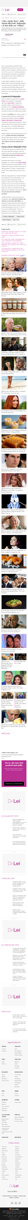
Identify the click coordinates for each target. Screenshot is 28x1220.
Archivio (16, 1197)
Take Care (18, 1059)
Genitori (17, 1152)
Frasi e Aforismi (5, 1106)
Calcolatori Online (6, 1115)
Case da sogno (18, 1074)
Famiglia (17, 1148)
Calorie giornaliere (6, 1126)
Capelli (3, 1177)
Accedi (20, 9)
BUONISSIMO (14, 1213)
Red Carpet (4, 1157)
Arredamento (17, 1078)
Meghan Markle (18, 1053)
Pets (3, 1091)
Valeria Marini (5, 62)
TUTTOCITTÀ (15, 1212)
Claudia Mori (19, 155)
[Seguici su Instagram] (19, 1203)
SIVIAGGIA (24, 1212)
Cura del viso (5, 1179)
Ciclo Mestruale (18, 1157)
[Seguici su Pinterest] (12, 1203)
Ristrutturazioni (18, 1080)
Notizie (17, 1100)
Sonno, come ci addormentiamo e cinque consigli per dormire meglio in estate (19, 912)
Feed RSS (11, 1197)
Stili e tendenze (5, 1175)
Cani (3, 1093)
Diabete (17, 1161)
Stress (16, 1173)
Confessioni (4, 1167)
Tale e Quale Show (8, 60)
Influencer (4, 1148)
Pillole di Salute (18, 1119)
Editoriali (4, 1102)
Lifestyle (4, 1049)
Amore (3, 1074)
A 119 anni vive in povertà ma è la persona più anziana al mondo (19, 1030)
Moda (3, 1061)
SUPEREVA (19, 1213)
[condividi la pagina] (24, 39)
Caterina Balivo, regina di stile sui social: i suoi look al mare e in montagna (19, 1016)
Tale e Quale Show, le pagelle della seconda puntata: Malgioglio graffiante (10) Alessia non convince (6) (13, 249)
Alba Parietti (12, 62)
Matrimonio (4, 1078)
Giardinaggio (17, 1082)
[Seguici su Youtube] (16, 1203)
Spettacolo (7, 17)
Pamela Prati (18, 62)
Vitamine (17, 1167)
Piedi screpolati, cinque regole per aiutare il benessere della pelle (18, 904)
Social (3, 1152)
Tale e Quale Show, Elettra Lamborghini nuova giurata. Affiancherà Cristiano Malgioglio (13, 239)
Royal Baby (17, 1177)
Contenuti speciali (7, 1195)
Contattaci (15, 1195)
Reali (16, 1049)
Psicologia (17, 1066)
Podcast (17, 1114)
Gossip (3, 1163)
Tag (16, 1179)
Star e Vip (16, 219)
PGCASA (4, 1212)
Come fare (17, 1095)
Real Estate (17, 1086)
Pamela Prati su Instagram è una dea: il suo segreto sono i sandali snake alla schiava (14, 232)
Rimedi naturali (18, 1169)
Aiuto (19, 1216)
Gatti (3, 1095)
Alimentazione (18, 1175)
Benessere (17, 1061)
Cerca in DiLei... (13, 1191)
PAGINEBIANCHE (9, 1212)
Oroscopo (5, 1137)
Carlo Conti (10, 103)
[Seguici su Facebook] (8, 1203)
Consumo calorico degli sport (7, 1132)
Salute (16, 1063)
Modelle (3, 1154)
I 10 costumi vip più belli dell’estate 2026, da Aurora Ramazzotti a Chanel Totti (19, 843)
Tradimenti (4, 1159)
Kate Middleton (18, 1051)
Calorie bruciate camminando (5, 1129)
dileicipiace (4, 1108)
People (4, 1046)
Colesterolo (17, 1163)
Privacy (16, 1215)
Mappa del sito (22, 1195)
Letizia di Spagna (18, 1055)
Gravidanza (17, 1154)
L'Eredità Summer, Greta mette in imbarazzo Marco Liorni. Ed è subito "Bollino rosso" (19, 971)
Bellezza (4, 1063)
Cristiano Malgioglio (18, 60)
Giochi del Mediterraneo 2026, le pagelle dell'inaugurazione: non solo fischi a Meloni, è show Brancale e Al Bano (19, 822)
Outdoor (16, 1084)
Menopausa (17, 1159)
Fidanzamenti (5, 1169)
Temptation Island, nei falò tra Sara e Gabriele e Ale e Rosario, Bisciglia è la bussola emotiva (19, 884)
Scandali (4, 1171)
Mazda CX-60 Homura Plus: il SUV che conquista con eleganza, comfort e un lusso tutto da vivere (19, 898)
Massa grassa (4, 1124)
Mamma (3, 1076)
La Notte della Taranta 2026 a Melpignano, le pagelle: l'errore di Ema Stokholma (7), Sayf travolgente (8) (19, 950)
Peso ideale (4, 1122)
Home (3, 17)
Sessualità (17, 1068)
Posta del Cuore (5, 1080)
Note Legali (11, 1215)
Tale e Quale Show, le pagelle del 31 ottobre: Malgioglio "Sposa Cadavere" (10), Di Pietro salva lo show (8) (14, 244)
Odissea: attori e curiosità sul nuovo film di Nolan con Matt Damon (19, 829)
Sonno (16, 1171)
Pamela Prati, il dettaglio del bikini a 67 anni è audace (13, 236)
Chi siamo (5, 1215)
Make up (17, 1146)
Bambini (17, 1150)
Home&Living (19, 1072)
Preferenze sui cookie (12, 1216)
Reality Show (5, 1150)
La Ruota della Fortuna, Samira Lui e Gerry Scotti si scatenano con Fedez (19, 963)
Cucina (16, 1093)
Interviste (4, 1104)
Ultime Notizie (18, 1102)
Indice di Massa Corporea (5, 1119)
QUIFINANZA (8, 1213)
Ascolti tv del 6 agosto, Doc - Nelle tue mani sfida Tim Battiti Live (19, 1023)
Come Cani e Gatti (19, 1121)
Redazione (18, 1137)
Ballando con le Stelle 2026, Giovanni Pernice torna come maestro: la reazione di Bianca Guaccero (19, 957)
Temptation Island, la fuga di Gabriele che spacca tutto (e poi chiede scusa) (19, 890)
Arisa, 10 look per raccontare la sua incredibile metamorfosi (19, 836)
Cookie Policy (21, 1215)
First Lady (4, 1146)
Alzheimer (17, 1165)
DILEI (20, 1212)
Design (16, 1076)
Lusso (3, 1173)
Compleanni (4, 1161)
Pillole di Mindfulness (19, 1117)
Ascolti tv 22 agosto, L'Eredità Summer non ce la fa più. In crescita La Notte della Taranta (19, 978)
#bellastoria (4, 1110)
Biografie (4, 1165)
